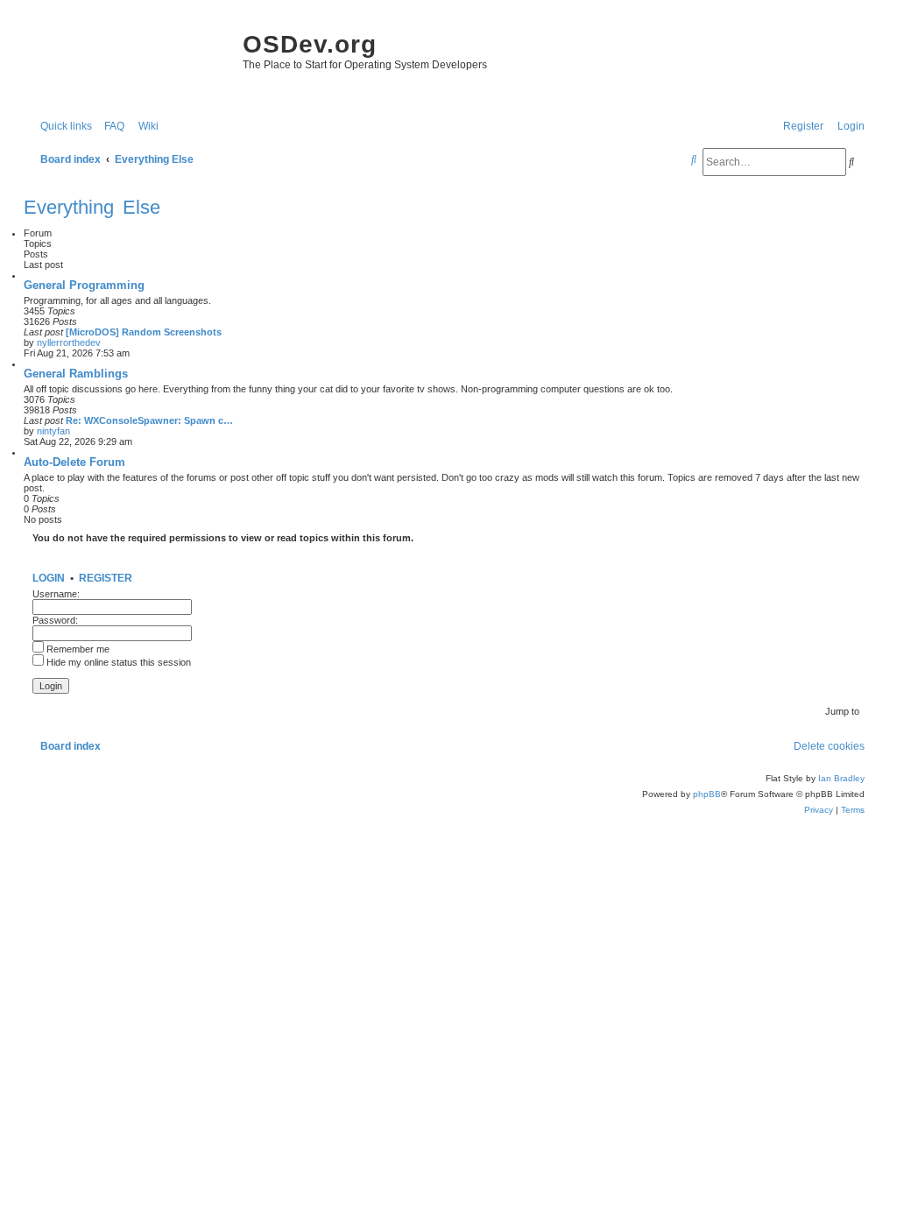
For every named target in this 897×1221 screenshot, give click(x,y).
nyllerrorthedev (69, 342)
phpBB (707, 794)
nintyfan (53, 431)
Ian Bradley (841, 778)
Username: (56, 594)
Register (105, 578)
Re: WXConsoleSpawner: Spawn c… (149, 420)
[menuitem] (110, 126)
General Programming (84, 285)
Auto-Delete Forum (74, 462)
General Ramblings (76, 373)
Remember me (76, 649)
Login (48, 578)
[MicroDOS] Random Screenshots (144, 332)
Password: (55, 620)
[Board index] (129, 61)
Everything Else (92, 207)
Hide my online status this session (117, 662)
